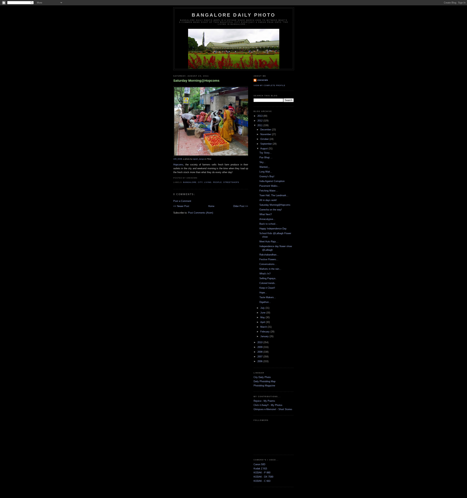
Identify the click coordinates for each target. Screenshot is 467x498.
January (264, 336)
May (263, 317)
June (263, 312)
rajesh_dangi (198, 159)
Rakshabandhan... (269, 254)
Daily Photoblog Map (264, 381)
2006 (260, 361)
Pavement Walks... (269, 186)
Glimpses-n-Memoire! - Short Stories (273, 409)
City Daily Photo (262, 377)
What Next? (265, 214)
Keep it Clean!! (267, 287)
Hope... (263, 292)
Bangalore (189, 182)
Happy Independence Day (273, 228)
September (266, 143)
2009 (260, 347)
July (262, 308)
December (266, 129)
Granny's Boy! (266, 176)
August (264, 148)
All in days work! (268, 200)
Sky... (262, 162)
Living (207, 182)
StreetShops (231, 182)
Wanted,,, (264, 167)
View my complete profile (269, 85)
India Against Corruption (272, 181)
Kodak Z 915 (260, 468)
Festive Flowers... (268, 259)
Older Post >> (240, 206)
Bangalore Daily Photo (233, 15)
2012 (260, 120)
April (263, 322)
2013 (260, 116)
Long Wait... (265, 171)
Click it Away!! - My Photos (268, 405)
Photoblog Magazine (264, 385)
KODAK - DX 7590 (263, 476)
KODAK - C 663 (262, 481)
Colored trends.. (267, 283)
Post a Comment (182, 201)
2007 (260, 356)
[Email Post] (198, 178)
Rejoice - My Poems (264, 401)
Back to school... (268, 223)
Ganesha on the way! (270, 209)
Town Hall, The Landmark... (273, 195)
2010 (260, 342)
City (200, 182)
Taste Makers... (267, 297)
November (266, 134)
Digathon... (265, 302)
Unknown (262, 80)
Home (211, 206)
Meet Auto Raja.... (269, 241)
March (264, 326)
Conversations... (268, 264)
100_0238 (177, 159)
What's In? (265, 273)
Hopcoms (178, 164)
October (264, 139)
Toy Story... (265, 152)
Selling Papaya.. (268, 278)
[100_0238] (219, 156)
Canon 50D (259, 464)
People (217, 182)
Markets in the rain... (270, 269)
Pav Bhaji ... (266, 157)
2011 (260, 125)
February (265, 331)
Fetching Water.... (268, 190)
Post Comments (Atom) (200, 212)
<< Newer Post (181, 206)
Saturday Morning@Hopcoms (196, 80)
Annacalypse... (267, 219)
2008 (260, 351)
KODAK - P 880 (262, 472)
